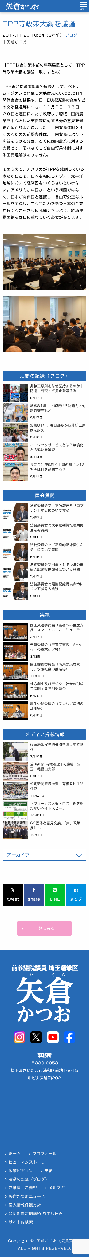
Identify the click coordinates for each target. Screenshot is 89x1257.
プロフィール (45, 1153)
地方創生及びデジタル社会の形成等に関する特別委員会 (57, 686)
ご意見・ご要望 (23, 1188)
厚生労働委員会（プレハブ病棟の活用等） (57, 706)
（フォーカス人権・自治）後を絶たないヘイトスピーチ (57, 806)
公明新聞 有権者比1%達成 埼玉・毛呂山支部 (55, 766)
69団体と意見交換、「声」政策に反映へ (57, 825)
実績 (49, 1171)
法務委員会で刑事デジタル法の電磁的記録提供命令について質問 (57, 567)
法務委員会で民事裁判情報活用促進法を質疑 (57, 527)
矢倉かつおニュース (27, 1196)
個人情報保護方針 (25, 1205)
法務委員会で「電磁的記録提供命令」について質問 (57, 547)
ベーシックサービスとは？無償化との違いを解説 (57, 447)
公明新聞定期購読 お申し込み (36, 1213)
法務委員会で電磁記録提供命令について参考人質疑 (57, 586)
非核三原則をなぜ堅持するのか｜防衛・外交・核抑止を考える (57, 388)
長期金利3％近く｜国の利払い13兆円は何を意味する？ (57, 467)
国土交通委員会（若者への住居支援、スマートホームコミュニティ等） (57, 628)
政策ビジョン (21, 1171)
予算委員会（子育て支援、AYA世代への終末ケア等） (57, 647)
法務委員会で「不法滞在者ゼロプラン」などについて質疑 (57, 508)
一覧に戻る (44, 928)
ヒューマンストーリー (29, 1162)
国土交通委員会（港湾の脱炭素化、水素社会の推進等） (55, 667)
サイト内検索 (21, 1222)
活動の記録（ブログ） (29, 1179)
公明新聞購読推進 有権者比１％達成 (57, 786)
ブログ (71, 35)
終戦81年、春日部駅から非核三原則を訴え (58, 427)
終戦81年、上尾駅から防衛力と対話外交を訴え (58, 408)
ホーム (15, 1153)
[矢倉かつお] (22, 8)
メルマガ (57, 1188)
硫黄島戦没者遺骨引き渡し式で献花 (57, 747)
